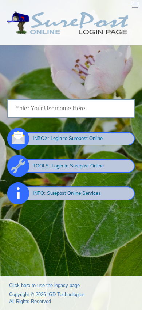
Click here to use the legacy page (44, 285)
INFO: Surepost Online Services (67, 193)
